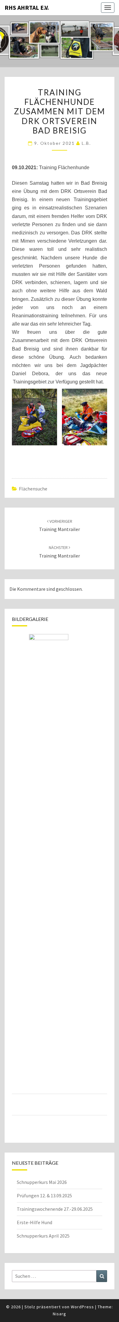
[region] (59, 883)
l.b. (86, 143)
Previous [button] (17, 876)
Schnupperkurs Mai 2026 (42, 1182)
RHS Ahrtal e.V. (27, 7)
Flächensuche (33, 489)
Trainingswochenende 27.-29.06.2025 (55, 1209)
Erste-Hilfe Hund (34, 1222)
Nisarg (59, 1314)
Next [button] (102, 876)
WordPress (82, 1307)
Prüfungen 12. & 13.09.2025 (44, 1195)
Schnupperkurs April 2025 (43, 1236)
